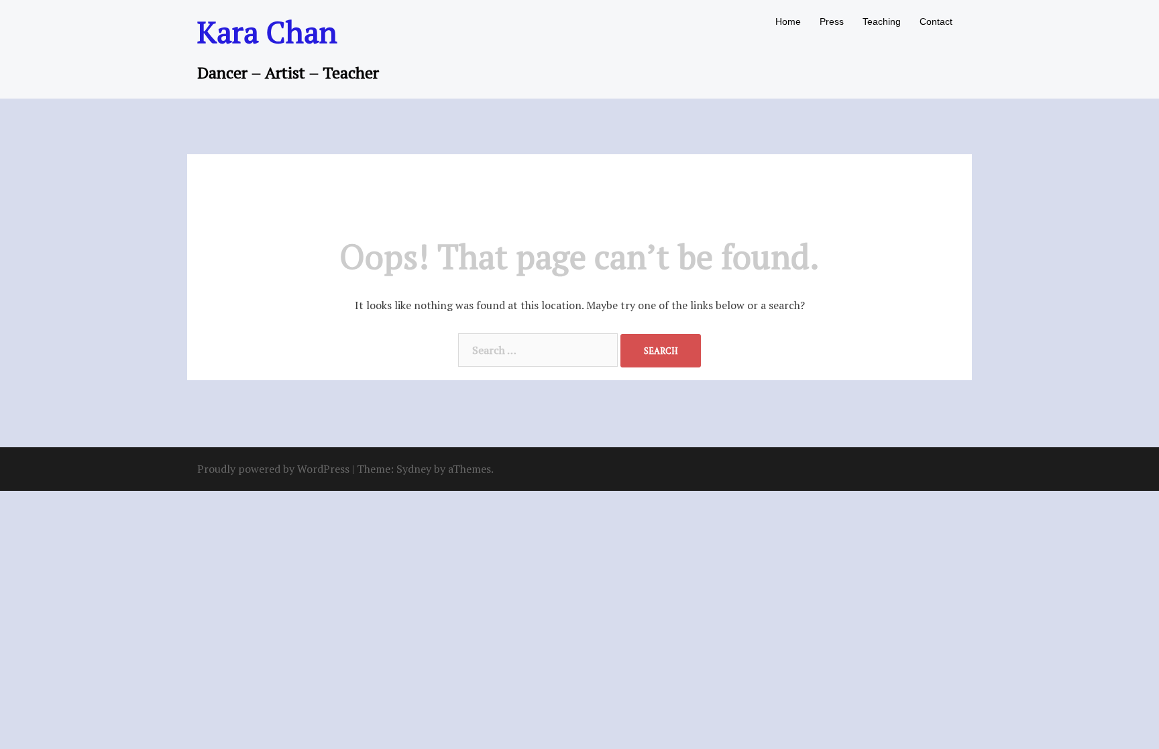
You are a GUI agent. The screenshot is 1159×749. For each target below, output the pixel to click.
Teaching (882, 21)
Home (788, 21)
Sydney (413, 468)
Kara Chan (267, 31)
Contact (936, 21)
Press (832, 21)
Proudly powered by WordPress (273, 468)
